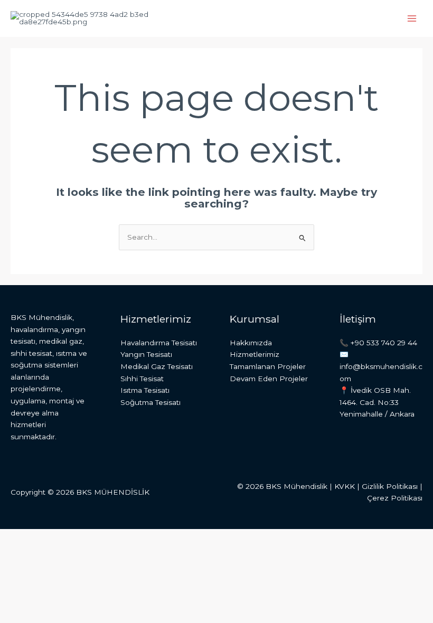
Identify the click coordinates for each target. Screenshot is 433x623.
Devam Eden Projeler (269, 378)
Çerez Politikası (394, 498)
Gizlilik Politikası (390, 486)
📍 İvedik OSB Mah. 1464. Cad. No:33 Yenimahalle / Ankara (377, 402)
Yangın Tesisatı (146, 354)
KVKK (344, 486)
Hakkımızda (251, 342)
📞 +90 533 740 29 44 (378, 342)
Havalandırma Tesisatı (158, 342)
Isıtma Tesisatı (145, 390)
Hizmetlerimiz (254, 354)
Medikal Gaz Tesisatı (156, 366)
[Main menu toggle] (412, 19)
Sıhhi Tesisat (142, 378)
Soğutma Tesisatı (150, 402)
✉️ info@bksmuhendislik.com (381, 366)
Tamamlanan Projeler (268, 366)
